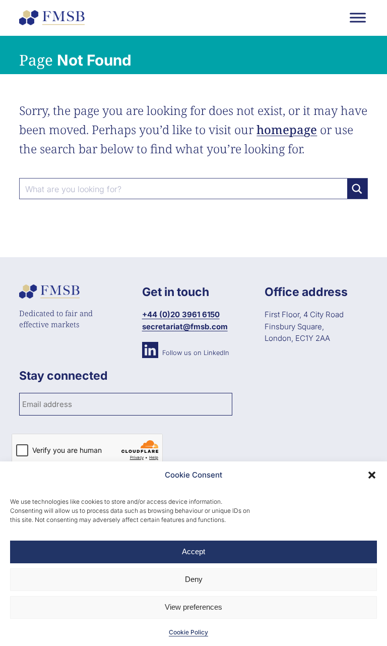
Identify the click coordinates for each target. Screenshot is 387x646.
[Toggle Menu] (358, 17)
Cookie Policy (188, 632)
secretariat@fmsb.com (185, 326)
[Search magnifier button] (357, 189)
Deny (194, 579)
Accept (193, 551)
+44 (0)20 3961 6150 (181, 314)
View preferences (193, 607)
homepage (286, 130)
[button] (372, 475)
